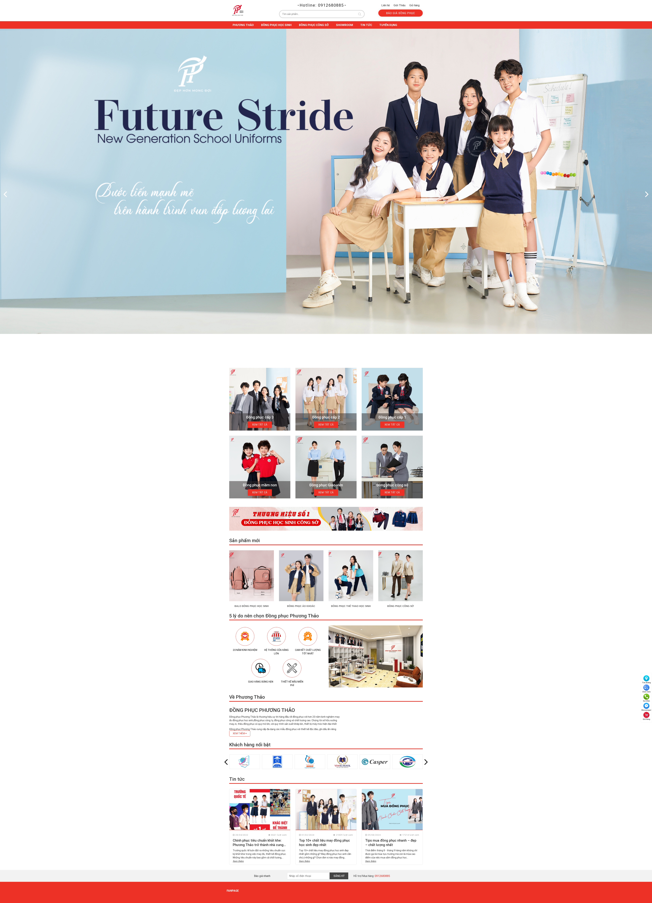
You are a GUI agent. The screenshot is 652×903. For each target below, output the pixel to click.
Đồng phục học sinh (276, 25)
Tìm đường (646, 683)
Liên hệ (385, 5)
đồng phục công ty (263, 720)
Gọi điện (646, 701)
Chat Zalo (646, 692)
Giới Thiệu (399, 5)
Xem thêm (238, 861)
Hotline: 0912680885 (322, 5)
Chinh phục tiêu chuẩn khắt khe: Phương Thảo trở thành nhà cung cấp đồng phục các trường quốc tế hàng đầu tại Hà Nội (259, 847)
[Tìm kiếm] (360, 14)
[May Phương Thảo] (237, 10)
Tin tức (366, 25)
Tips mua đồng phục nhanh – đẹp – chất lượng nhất (390, 842)
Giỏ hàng (414, 5)
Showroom (344, 25)
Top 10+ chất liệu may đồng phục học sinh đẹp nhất (324, 842)
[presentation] (5, 194)
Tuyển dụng (388, 25)
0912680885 (382, 876)
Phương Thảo (243, 25)
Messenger (646, 710)
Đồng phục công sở (314, 25)
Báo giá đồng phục (400, 13)
